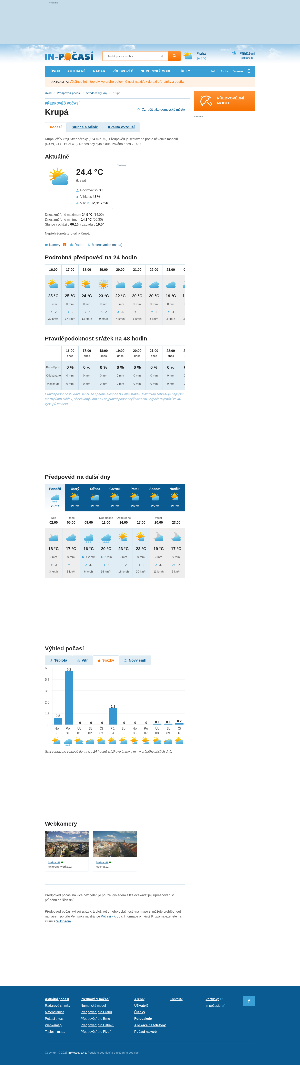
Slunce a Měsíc (85, 127)
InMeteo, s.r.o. (77, 1052)
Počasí (56, 127)
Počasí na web (145, 1031)
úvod (55, 71)
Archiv (225, 71)
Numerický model (93, 1005)
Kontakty (176, 999)
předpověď (122, 71)
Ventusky (212, 999)
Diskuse (238, 71)
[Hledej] (174, 56)
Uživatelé (141, 1005)
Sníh (213, 71)
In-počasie (213, 1005)
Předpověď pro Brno (95, 1018)
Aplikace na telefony (150, 1025)
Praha (201, 53)
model (157, 71)
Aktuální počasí (57, 999)
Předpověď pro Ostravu (97, 1025)
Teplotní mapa (55, 1031)
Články (139, 1012)
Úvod (48, 93)
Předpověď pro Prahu (96, 1012)
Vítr (85, 660)
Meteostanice (101, 245)
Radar (78, 245)
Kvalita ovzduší (121, 127)
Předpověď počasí (69, 93)
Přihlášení (247, 53)
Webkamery (53, 1025)
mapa (117, 245)
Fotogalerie (143, 1018)
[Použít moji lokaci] (162, 56)
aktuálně (76, 71)
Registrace (246, 57)
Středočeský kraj (96, 93)
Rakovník (54, 862)
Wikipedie (63, 921)
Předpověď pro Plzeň (96, 1031)
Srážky (108, 660)
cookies (134, 1052)
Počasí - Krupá (111, 916)
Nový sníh (137, 660)
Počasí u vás (54, 1018)
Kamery (54, 245)
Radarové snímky (57, 1005)
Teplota (60, 660)
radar (99, 71)
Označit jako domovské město (163, 109)
